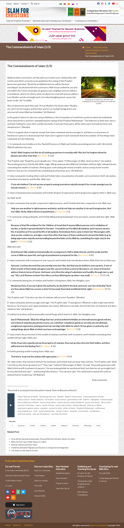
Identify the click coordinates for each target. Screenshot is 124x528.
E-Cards (8, 485)
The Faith (38, 485)
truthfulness (94, 411)
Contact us (28, 525)
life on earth (106, 402)
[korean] (77, 3)
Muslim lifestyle (79, 405)
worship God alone (59, 414)
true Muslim (83, 411)
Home (9, 3)
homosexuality (106, 399)
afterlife (60, 396)
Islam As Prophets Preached (18, 21)
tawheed (73, 411)
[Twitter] (109, 3)
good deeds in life (74, 399)
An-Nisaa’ (42, 155)
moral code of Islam (63, 405)
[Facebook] (98, 3)
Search (36, 3)
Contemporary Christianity (86, 21)
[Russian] (73, 3)
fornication (49, 399)
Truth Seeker (39, 475)
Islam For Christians (98, 525)
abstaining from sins (47, 396)
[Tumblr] (106, 3)
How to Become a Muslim (28, 402)
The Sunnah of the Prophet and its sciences (84, 484)
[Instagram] (102, 3)
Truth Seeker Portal (13, 480)
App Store (20, 505)
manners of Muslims (26, 405)
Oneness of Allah (94, 405)
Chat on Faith (39, 496)
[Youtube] (113, 3)
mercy (38, 405)
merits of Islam (48, 405)
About (16, 3)
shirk (35, 411)
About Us (17, 525)
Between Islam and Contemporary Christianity (52, 21)
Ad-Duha (62, 356)
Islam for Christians (42, 470)
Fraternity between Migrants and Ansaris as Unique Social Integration (40, 447)
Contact (24, 3)
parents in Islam (55, 408)
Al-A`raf (71, 329)
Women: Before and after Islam (24, 445)
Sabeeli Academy (63, 473)
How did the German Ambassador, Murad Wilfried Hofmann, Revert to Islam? (43, 439)
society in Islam (62, 411)
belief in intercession (73, 396)
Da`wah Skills (104, 473)
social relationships (46, 411)
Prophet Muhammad (85, 408)
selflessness (100, 408)
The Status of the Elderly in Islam (24, 450)
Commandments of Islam (93, 396)
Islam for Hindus (41, 480)
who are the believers (41, 414)
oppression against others (28, 408)
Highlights (94, 399)
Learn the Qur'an (62, 488)
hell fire (86, 399)
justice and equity (92, 402)
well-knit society (24, 414)
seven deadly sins (25, 411)
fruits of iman (60, 399)
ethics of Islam (23, 399)
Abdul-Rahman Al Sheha (28, 396)
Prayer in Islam (62, 483)
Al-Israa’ (96, 275)
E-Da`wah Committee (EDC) (17, 470)
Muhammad (99, 289)
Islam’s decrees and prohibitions (70, 402)
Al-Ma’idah (61, 211)
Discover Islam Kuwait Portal (17, 475)
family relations (37, 399)
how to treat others (48, 402)
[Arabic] (60, 3)
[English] (65, 3)
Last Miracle (39, 491)
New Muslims (61, 478)
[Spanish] (69, 3)
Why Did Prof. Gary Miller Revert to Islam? (28, 442)
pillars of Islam (69, 408)
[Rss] (117, 3)
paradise (43, 408)
